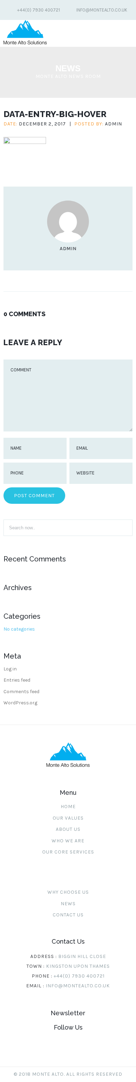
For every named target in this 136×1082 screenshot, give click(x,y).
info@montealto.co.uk (101, 10)
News (68, 904)
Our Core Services (68, 852)
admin (113, 124)
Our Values (68, 818)
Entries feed (16, 680)
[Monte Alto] (25, 43)
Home (68, 806)
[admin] (68, 241)
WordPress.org (20, 703)
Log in (10, 669)
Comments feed (21, 692)
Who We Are (68, 841)
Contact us (68, 915)
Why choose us (68, 892)
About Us (68, 829)
